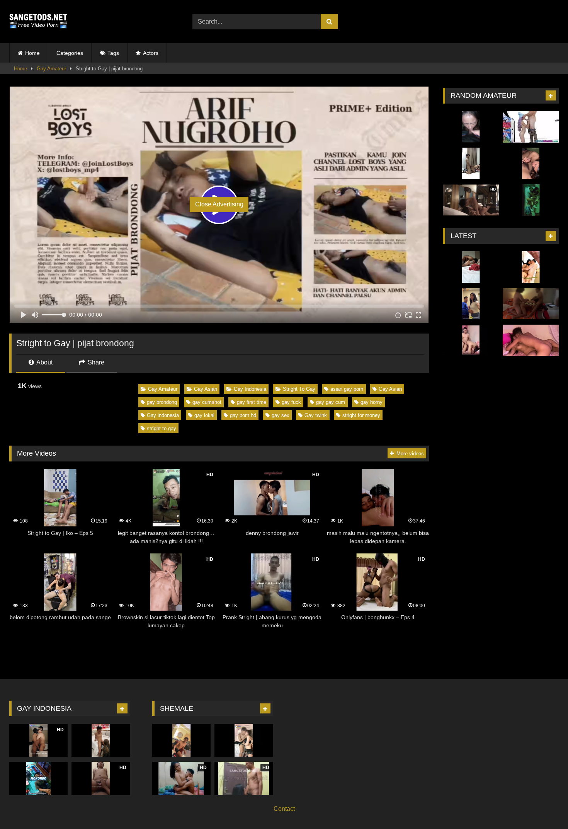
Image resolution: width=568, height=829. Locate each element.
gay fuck (291, 402)
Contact (284, 808)
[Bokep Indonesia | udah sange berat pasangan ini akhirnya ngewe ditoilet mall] (471, 304)
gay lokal (204, 415)
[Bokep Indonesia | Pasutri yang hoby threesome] (531, 304)
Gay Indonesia (250, 389)
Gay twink (315, 415)
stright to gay (161, 428)
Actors (150, 53)
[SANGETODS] (38, 21)
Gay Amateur (51, 68)
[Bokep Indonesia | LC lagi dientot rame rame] (531, 340)
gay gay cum (330, 402)
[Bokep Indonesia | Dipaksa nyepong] (471, 127)
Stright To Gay (299, 389)
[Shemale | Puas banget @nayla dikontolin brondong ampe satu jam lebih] (243, 740)
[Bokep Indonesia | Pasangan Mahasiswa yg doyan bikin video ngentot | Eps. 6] (471, 163)
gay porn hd (243, 415)
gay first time (251, 402)
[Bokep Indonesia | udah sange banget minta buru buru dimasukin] (471, 267)
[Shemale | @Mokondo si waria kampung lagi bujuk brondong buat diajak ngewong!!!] (38, 778)
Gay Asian (205, 389)
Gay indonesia (163, 415)
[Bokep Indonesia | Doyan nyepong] (531, 163)
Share (95, 362)
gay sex (280, 415)
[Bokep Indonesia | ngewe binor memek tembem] (531, 267)
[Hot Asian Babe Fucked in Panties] (531, 127)
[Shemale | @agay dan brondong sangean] (100, 740)
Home (32, 53)
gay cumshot (206, 402)
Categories (69, 53)
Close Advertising (219, 204)
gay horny (372, 402)
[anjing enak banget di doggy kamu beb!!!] (471, 340)
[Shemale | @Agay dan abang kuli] (181, 740)
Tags (113, 53)
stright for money (361, 415)
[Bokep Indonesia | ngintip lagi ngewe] (531, 200)
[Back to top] (544, 806)
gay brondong (162, 402)
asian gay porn (346, 389)
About (44, 362)
